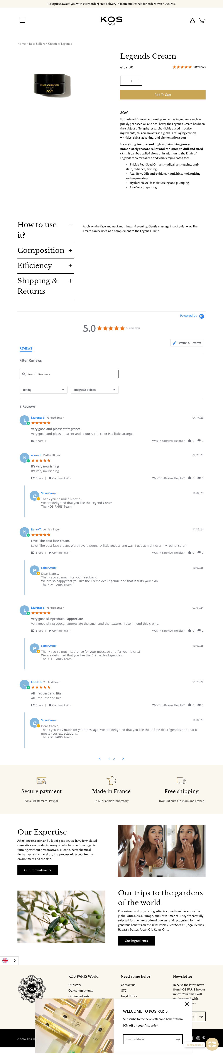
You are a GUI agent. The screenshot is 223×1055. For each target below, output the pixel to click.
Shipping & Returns (37, 286)
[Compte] (192, 20)
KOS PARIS (33, 1039)
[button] (39, 441)
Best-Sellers (37, 44)
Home (21, 44)
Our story (74, 985)
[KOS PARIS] (111, 20)
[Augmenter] (139, 81)
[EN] (9, 961)
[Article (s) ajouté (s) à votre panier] (202, 20)
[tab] (186, 342)
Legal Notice (129, 996)
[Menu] (22, 20)
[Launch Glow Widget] (212, 1044)
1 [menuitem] (109, 759)
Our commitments (37, 870)
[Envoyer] (178, 1039)
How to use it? (37, 230)
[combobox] (44, 390)
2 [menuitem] (114, 759)
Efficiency (34, 265)
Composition (40, 250)
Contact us (128, 985)
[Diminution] (123, 81)
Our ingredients (136, 941)
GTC (124, 990)
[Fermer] (187, 1004)
